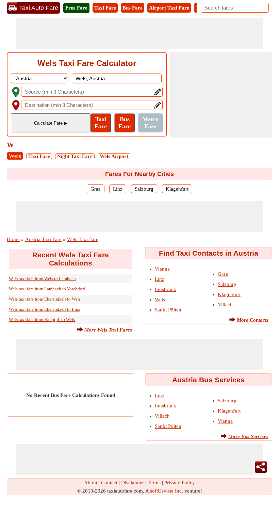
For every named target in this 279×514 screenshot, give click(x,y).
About (90, 482)
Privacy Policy (179, 482)
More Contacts (252, 320)
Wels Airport (114, 156)
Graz (96, 189)
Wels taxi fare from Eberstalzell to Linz (44, 309)
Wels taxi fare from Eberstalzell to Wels (45, 299)
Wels (15, 155)
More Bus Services (248, 436)
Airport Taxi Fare (169, 8)
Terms (154, 482)
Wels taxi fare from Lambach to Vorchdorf (47, 288)
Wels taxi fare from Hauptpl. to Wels (42, 319)
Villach (225, 304)
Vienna (162, 269)
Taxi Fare (105, 8)
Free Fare (76, 8)
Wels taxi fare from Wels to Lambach (42, 278)
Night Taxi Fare (75, 156)
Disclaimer (132, 482)
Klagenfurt (177, 189)
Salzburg (144, 189)
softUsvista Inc (166, 491)
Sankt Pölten (168, 309)
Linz (117, 189)
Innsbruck (165, 289)
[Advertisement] (139, 33)
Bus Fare (132, 8)
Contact (109, 482)
